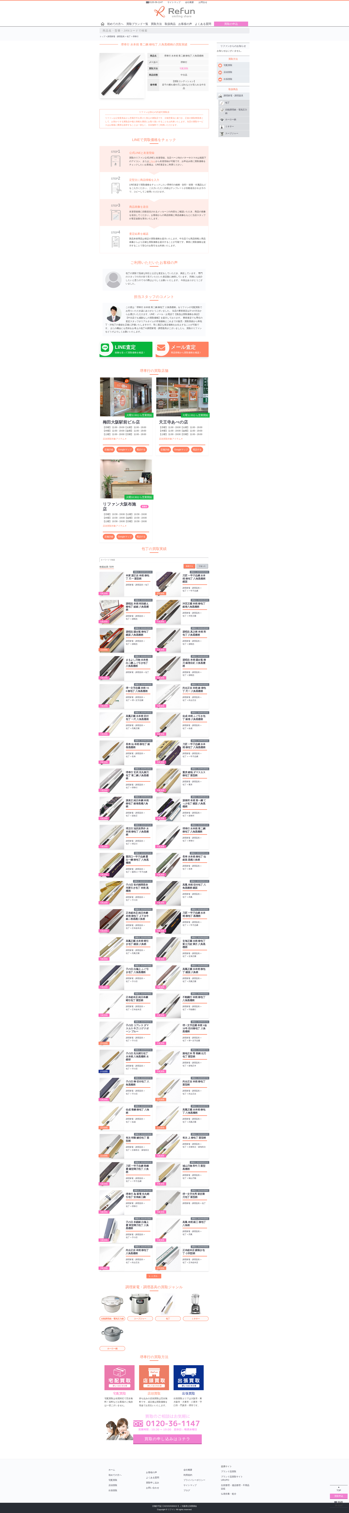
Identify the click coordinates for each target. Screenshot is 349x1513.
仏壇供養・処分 (228, 1494)
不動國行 (192, 1009)
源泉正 (135, 816)
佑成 (190, 728)
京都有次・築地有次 (140, 1150)
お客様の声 (185, 23)
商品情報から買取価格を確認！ (186, 352)
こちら (152, 161)
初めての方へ (115, 23)
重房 (190, 784)
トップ (102, 36)
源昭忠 (135, 619)
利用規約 (187, 1475)
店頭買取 (161, 593)
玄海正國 (192, 956)
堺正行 (135, 844)
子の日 (135, 900)
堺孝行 (136, 36)
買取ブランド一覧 (137, 23)
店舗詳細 (108, 449)
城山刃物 (192, 1178)
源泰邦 (191, 816)
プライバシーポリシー (194, 1480)
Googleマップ (125, 449)
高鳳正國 (135, 728)
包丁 (129, 36)
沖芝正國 (192, 616)
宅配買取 (184, 68)
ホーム (112, 1470)
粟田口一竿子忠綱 (139, 872)
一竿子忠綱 (193, 591)
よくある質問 (203, 23)
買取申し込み (152, 1482)
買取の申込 (231, 23)
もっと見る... (154, 1276)
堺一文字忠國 (137, 700)
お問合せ (202, 2)
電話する (141, 449)
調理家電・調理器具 (116, 36)
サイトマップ (173, 2)
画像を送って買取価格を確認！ (130, 352)
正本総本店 (136, 928)
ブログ (186, 1490)
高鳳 (190, 897)
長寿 (134, 756)
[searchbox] (174, 30)
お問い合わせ (152, 1488)
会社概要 (189, 2)
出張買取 (104, 1071)
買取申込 (338, 1496)
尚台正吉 (192, 700)
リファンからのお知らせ (233, 46)
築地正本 (192, 1066)
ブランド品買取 (228, 1471)
